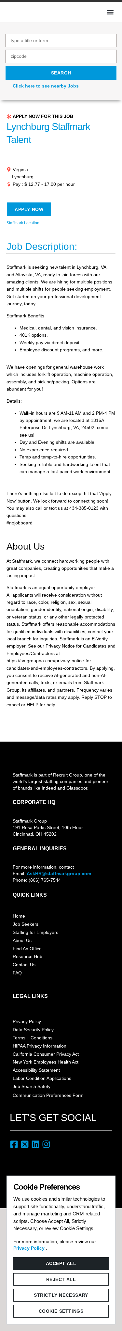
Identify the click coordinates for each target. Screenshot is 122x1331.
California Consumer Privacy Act (46, 1054)
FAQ (17, 972)
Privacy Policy (27, 1021)
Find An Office (27, 948)
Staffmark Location (23, 223)
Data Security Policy (33, 1029)
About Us (22, 940)
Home (19, 916)
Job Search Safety (31, 1086)
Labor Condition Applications (42, 1078)
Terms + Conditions (32, 1037)
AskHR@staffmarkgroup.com (59, 873)
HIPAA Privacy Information (39, 1046)
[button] (110, 12)
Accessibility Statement (36, 1070)
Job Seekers (25, 924)
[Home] (28, 11)
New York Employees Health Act (45, 1062)
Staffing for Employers (35, 932)
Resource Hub (27, 956)
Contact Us (24, 964)
